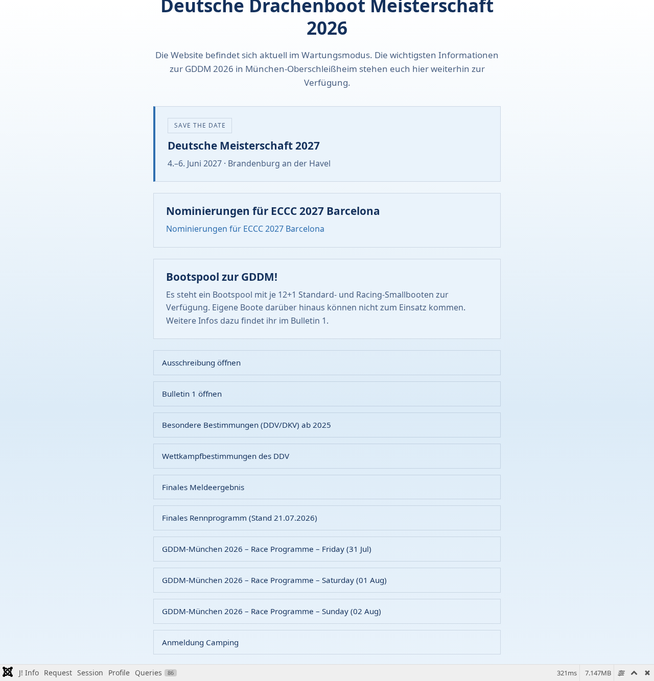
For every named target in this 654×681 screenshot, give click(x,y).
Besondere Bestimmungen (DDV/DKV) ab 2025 (246, 425)
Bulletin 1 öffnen (192, 393)
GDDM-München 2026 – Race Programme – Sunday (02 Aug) (271, 611)
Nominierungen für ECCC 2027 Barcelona (245, 228)
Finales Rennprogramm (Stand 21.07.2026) (239, 518)
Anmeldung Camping (200, 642)
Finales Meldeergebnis (203, 487)
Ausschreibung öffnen (201, 362)
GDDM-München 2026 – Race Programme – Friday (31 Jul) (266, 549)
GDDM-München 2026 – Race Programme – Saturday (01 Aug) (274, 580)
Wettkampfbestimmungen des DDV (225, 456)
